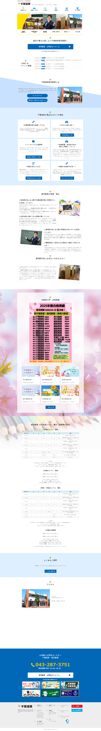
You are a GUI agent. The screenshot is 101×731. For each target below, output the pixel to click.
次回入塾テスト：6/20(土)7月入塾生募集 (55, 66)
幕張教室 (20, 710)
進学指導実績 (51, 711)
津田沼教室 (23, 709)
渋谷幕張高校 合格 (46, 398)
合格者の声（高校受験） (53, 712)
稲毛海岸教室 (21, 711)
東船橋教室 (19, 709)
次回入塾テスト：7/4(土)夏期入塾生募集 (54, 63)
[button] (50, 46)
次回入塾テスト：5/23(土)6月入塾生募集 (54, 68)
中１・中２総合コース (40, 712)
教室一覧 (50, 706)
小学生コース (39, 711)
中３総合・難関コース (40, 713)
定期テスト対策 (39, 724)
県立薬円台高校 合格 (66, 379)
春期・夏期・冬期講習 (40, 717)
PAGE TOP (97, 708)
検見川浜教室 (28, 710)
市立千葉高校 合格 (27, 379)
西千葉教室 (25, 711)
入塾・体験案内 (39, 722)
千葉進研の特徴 (39, 706)
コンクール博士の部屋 (52, 721)
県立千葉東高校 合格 (47, 379)
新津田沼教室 (27, 709)
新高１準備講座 (39, 716)
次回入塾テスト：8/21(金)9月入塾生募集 (55, 57)
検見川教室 (24, 710)
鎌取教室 (29, 711)
